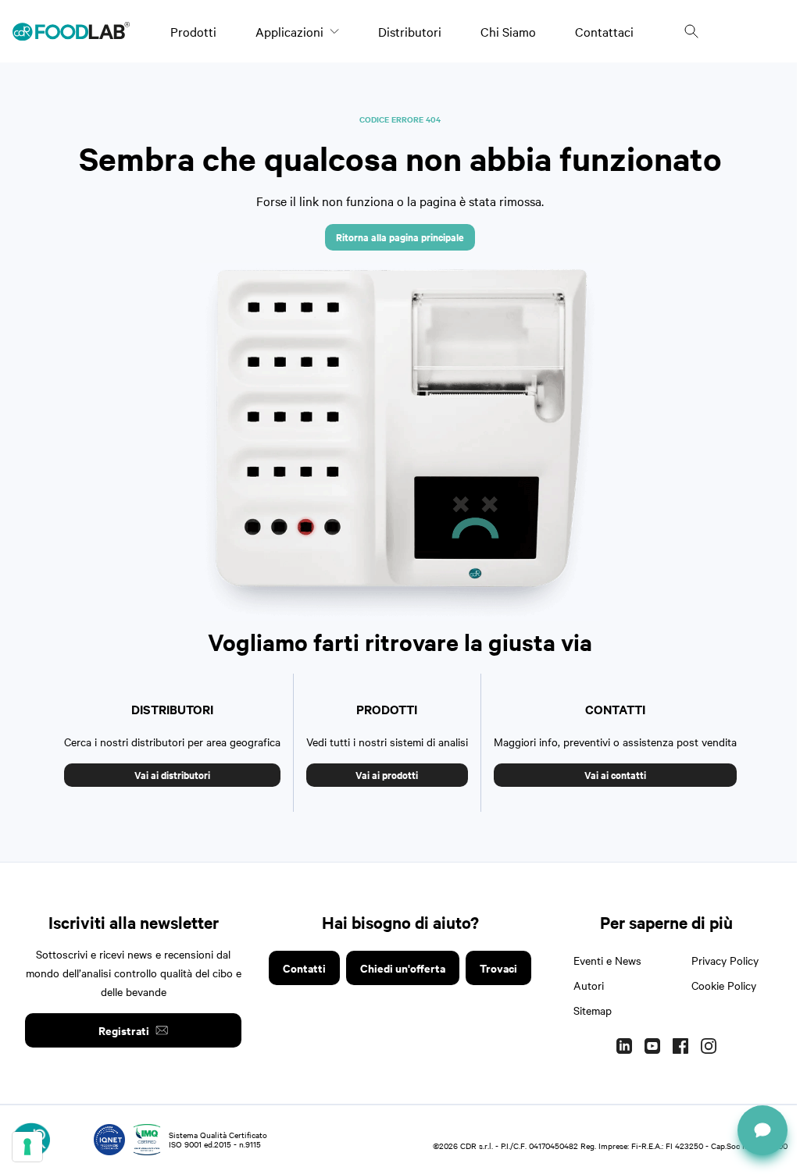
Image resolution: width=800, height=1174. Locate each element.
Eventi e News (607, 960)
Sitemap (592, 1010)
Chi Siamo (508, 31)
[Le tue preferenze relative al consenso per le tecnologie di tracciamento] (27, 1147)
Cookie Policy (723, 985)
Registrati (123, 1030)
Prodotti (193, 31)
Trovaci (498, 967)
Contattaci (604, 31)
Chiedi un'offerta (402, 967)
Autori (588, 985)
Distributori (409, 31)
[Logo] (71, 31)
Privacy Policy (725, 960)
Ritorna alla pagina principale (400, 236)
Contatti (304, 967)
